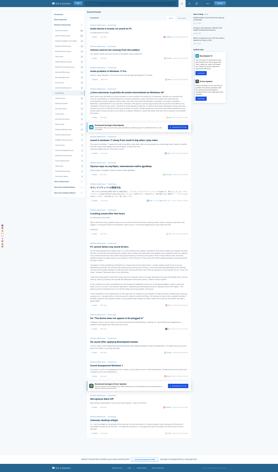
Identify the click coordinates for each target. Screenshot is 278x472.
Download (201, 73)
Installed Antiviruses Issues (69, 140)
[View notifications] (189, 3)
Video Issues (69, 166)
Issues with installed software (64, 187)
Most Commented (60, 20)
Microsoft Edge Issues (69, 77)
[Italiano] (2, 236)
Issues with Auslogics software (65, 193)
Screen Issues (69, 83)
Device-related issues (61, 182)
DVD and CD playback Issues (69, 150)
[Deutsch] (2, 228)
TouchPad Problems (69, 176)
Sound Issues (68, 93)
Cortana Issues (69, 145)
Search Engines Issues (69, 161)
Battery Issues (69, 124)
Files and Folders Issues (69, 36)
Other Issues (69, 57)
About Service (117, 468)
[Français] (2, 233)
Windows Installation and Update (69, 41)
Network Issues (69, 98)
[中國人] (2, 246)
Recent (171, 18)
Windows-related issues (62, 25)
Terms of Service (158, 468)
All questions (58, 14)
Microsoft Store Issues (69, 119)
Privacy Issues (69, 114)
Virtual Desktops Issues (69, 171)
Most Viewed (182, 18)
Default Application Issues (69, 62)
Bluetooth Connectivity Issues (69, 67)
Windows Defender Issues (69, 129)
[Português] (2, 241)
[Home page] (182, 3)
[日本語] (2, 239)
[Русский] (2, 244)
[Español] (2, 231)
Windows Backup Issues (69, 135)
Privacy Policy (141, 468)
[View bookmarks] (196, 3)
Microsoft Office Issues (69, 72)
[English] (2, 226)
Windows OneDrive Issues (69, 156)
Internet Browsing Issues (69, 88)
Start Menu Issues (69, 109)
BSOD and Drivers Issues (69, 51)
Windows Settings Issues (69, 46)
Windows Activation (69, 103)
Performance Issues (69, 30)
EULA (129, 468)
